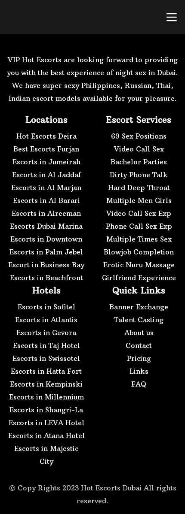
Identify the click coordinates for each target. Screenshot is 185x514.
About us (139, 332)
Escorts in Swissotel (46, 358)
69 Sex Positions (138, 136)
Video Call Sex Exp (138, 213)
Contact (139, 345)
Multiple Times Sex (139, 239)
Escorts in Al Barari (46, 200)
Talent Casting (138, 319)
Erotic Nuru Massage (139, 264)
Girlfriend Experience (139, 277)
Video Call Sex (139, 149)
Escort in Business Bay (46, 264)
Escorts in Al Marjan (46, 187)
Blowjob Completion (139, 252)
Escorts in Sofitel (46, 306)
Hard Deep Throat (139, 187)
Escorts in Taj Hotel (46, 345)
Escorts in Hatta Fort (46, 371)
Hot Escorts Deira (46, 136)
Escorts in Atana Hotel (46, 435)
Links (139, 371)
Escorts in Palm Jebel (46, 252)
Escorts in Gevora (46, 332)
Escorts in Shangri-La (46, 409)
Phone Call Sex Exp (139, 226)
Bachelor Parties (139, 161)
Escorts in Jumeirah (46, 161)
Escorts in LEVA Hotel (46, 422)
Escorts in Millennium (46, 397)
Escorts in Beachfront (46, 277)
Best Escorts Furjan (46, 149)
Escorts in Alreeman (46, 213)
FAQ (138, 384)
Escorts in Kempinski (46, 384)
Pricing (139, 358)
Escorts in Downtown (46, 239)
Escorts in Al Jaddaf (46, 174)
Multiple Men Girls (139, 200)
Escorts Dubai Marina (46, 226)
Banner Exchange (138, 306)
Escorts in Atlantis (46, 319)
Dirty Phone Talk (139, 174)
